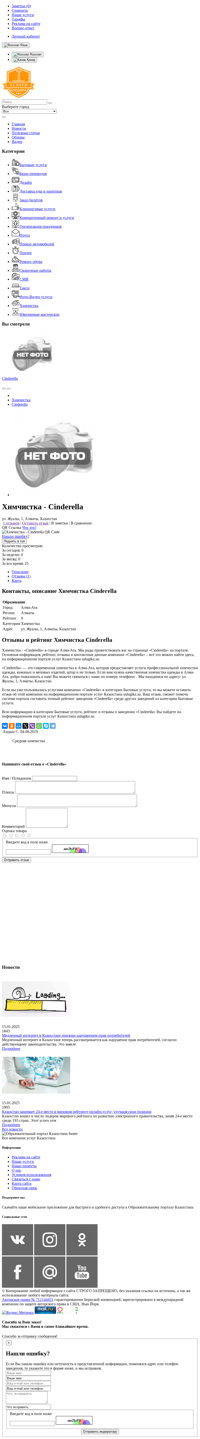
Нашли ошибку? (15, 536)
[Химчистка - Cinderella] (54, 495)
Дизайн (26, 182)
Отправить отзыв (16, 860)
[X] (25, 726)
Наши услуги (23, 1161)
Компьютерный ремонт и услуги (47, 218)
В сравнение (81, 523)
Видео (17, 142)
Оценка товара (14, 831)
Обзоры (18, 137)
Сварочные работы (35, 270)
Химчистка (29, 306)
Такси (25, 288)
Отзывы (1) (21, 576)
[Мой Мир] (18, 726)
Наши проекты (24, 1166)
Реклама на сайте (26, 1157)
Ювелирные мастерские (40, 314)
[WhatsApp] (39, 726)
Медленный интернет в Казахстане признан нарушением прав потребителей (66, 1035)
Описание (20, 572)
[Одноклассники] (12, 726)
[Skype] (46, 726)
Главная (18, 124)
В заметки (59, 523)
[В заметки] (9, 388)
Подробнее (11, 1049)
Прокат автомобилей (37, 244)
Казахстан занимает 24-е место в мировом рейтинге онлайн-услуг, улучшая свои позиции (76, 1112)
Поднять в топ (14, 541)
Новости (19, 128)
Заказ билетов (31, 200)
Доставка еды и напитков (41, 191)
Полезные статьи (26, 133)
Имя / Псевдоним (16, 778)
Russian (35, 54)
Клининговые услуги (37, 209)
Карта (16, 580)
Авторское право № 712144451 (27, 1299)
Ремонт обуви (31, 262)
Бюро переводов (33, 174)
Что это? (29, 527)
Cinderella (10, 378)
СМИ (24, 279)
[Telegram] (53, 726)
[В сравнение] (4, 388)
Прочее (26, 253)
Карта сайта (21, 1183)
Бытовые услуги (33, 165)
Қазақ (30, 60)
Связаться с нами (26, 1179)
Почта (25, 235)
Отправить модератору (100, 1431)
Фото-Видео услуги (36, 297)
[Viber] (32, 726)
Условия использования (31, 1175)
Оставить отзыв (35, 523)
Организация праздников (41, 226)
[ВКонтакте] (5, 726)
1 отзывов (11, 523)
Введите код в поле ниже (27, 842)
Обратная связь (24, 1188)
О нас (16, 1170)
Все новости (12, 1129)
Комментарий (13, 826)
